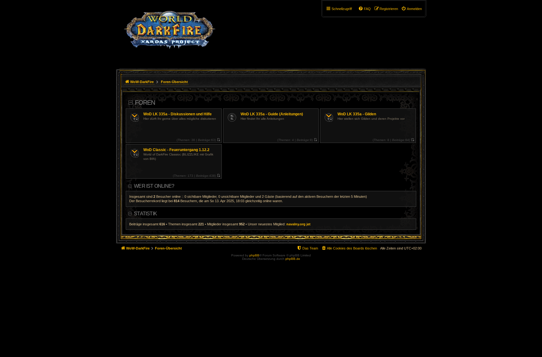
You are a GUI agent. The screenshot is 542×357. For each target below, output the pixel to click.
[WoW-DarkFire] (169, 33)
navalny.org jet (298, 224)
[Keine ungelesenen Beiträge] (218, 140)
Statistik (145, 213)
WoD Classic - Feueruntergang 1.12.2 (176, 150)
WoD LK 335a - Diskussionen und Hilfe (177, 114)
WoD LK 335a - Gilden (356, 114)
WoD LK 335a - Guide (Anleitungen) (272, 114)
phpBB (254, 255)
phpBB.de (292, 258)
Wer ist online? (154, 186)
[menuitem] (411, 9)
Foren (145, 102)
